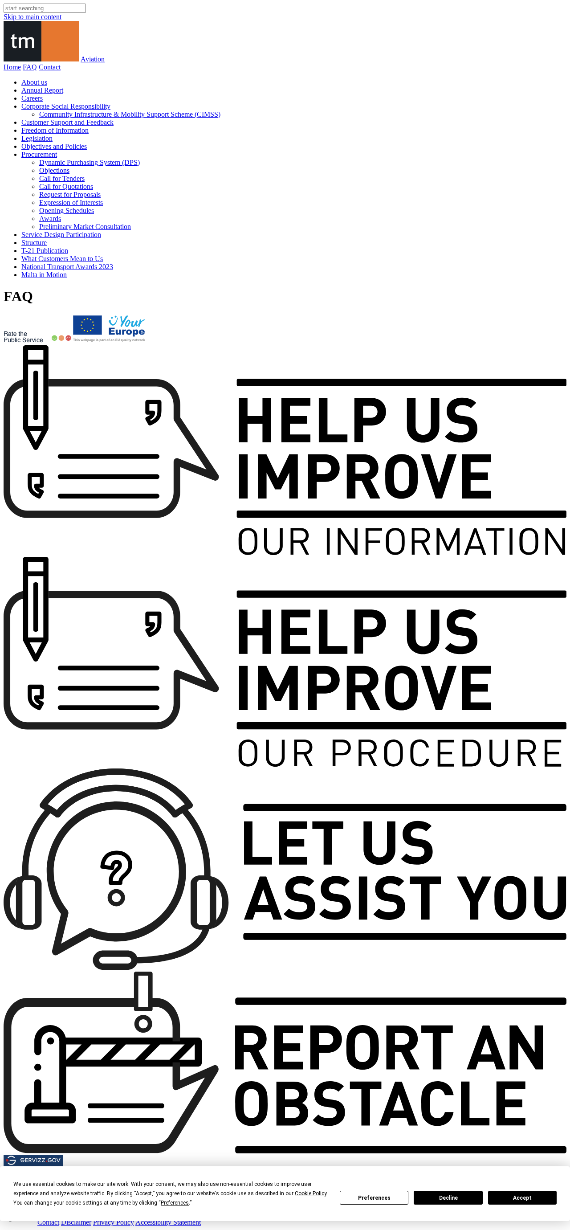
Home (12, 67)
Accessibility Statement (168, 1222)
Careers (32, 98)
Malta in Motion (44, 274)
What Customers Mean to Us (62, 258)
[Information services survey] (285, 552)
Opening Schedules (66, 210)
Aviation (93, 59)
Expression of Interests (71, 202)
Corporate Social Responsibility (65, 106)
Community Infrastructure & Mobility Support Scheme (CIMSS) (129, 114)
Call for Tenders (62, 178)
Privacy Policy (113, 1222)
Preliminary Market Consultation (85, 226)
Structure (34, 242)
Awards (50, 218)
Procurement (39, 154)
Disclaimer (76, 1222)
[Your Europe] (110, 341)
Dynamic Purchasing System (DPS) (89, 162)
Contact (50, 67)
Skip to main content (32, 16)
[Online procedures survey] (285, 764)
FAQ (30, 67)
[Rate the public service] (37, 341)
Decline (448, 1198)
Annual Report (42, 90)
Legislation (37, 138)
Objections (54, 170)
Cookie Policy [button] (310, 1193)
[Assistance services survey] (285, 967)
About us (34, 82)
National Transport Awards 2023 (67, 266)
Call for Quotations (66, 186)
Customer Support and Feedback (67, 122)
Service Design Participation (61, 234)
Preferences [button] (175, 1203)
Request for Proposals (70, 194)
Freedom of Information (55, 130)
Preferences (374, 1198)
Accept (522, 1198)
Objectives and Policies (54, 146)
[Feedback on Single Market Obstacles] (285, 1151)
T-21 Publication (44, 250)
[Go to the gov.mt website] (20, 1222)
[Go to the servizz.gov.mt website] (33, 1164)
